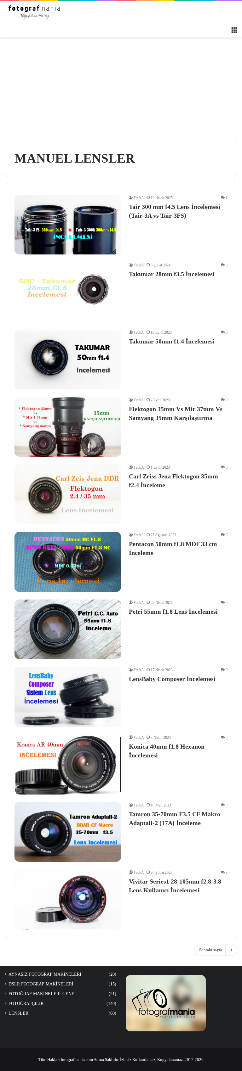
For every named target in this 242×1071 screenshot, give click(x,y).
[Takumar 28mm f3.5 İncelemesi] (67, 292)
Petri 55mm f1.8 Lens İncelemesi (173, 611)
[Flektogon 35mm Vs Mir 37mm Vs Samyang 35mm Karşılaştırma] (67, 427)
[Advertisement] (121, 91)
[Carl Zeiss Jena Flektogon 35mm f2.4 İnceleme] (67, 494)
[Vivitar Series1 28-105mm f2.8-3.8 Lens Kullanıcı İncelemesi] (67, 899)
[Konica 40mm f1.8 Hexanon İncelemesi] (67, 764)
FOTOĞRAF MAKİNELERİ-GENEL (43, 993)
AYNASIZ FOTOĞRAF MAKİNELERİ (45, 974)
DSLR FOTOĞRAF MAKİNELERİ (41, 984)
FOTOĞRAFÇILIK (26, 1003)
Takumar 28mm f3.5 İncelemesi (172, 274)
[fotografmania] (35, 12)
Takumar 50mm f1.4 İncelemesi (172, 341)
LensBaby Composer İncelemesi (172, 678)
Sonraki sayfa (210, 949)
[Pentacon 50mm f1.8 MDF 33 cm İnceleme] (67, 562)
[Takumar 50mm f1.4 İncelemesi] (67, 359)
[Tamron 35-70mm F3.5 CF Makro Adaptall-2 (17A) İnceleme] (67, 832)
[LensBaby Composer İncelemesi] (67, 697)
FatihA (139, 198)
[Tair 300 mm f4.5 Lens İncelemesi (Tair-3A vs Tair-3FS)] (67, 224)
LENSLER (18, 1013)
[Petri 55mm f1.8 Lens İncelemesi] (67, 630)
